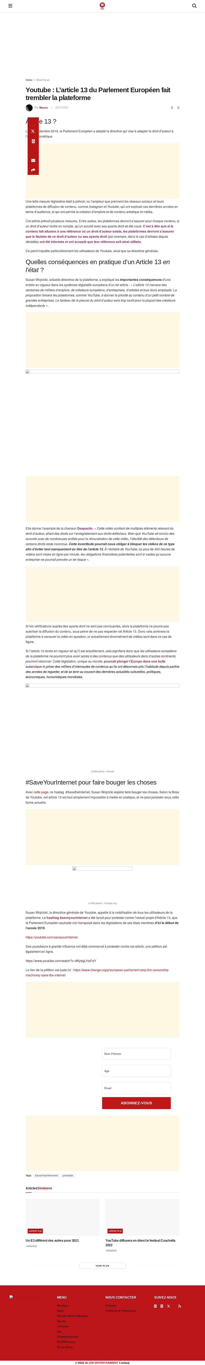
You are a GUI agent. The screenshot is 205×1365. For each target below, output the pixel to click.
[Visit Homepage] (102, 6)
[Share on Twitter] (33, 132)
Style (60, 1310)
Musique (63, 1305)
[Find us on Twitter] (168, 1306)
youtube (68, 1175)
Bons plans (65, 1347)
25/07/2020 (61, 107)
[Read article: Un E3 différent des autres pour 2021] (62, 1217)
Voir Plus (102, 1266)
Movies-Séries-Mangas (72, 1315)
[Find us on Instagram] (162, 1306)
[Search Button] (194, 6)
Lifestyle (35, 1231)
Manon (43, 107)
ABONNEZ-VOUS (136, 1103)
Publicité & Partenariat (121, 1310)
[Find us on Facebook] (155, 1306)
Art (59, 1331)
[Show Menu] (10, 6)
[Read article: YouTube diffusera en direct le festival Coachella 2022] (142, 1217)
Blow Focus (43, 80)
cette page (41, 792)
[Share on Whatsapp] (33, 141)
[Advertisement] (102, 46)
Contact (111, 1305)
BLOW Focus (66, 1341)
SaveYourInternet (46, 1175)
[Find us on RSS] (179, 1306)
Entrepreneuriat (67, 1336)
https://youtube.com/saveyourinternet (51, 937)
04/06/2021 (31, 1246)
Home (29, 80)
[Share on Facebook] (33, 122)
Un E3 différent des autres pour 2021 (52, 1240)
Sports (61, 1321)
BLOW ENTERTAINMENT (101, 1362)
